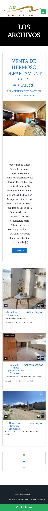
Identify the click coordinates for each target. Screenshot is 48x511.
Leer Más (20, 251)
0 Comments (26, 95)
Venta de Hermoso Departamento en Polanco (24, 73)
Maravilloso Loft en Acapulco (14, 313)
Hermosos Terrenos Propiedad (14, 426)
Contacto (14, 490)
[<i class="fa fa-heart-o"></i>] (42, 305)
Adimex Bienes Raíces (24, 91)
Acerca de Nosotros (27, 490)
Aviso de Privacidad (23, 494)
